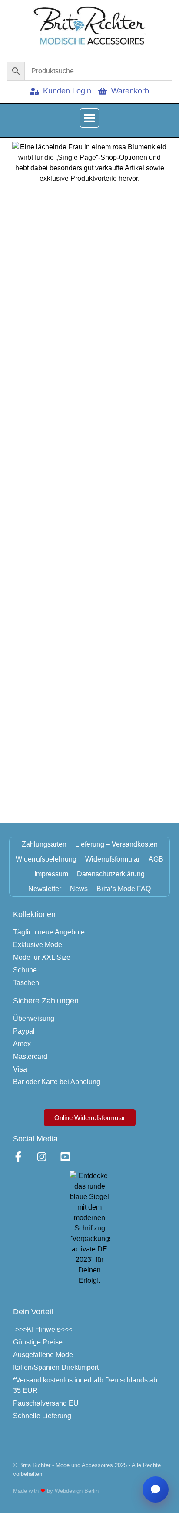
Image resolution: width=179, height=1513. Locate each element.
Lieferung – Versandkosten (116, 844)
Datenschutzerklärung (111, 874)
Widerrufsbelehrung (46, 859)
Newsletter (44, 889)
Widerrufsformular (112, 859)
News (79, 889)
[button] (89, 118)
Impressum (51, 874)
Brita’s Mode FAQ (123, 889)
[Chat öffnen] (156, 1489)
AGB (156, 859)
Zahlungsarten (44, 844)
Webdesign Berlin (77, 1491)
